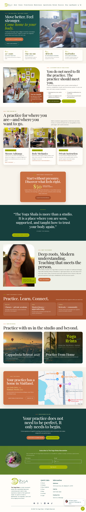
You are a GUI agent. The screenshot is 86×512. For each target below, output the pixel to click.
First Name (27, 458)
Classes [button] (20, 5)
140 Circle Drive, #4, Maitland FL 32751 (63, 486)
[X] (41, 503)
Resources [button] (61, 5)
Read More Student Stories (21, 235)
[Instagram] (38, 503)
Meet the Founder (44, 279)
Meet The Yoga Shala (53, 101)
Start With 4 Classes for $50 (14, 39)
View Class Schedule (12, 43)
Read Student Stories (69, 101)
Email (56, 458)
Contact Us (30, 398)
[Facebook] (34, 503)
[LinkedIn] (44, 503)
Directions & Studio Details (15, 398)
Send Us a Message (58, 497)
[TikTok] (51, 503)
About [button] (15, 5)
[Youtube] (48, 503)
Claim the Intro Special (43, 197)
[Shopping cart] (80, 5)
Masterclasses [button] (38, 5)
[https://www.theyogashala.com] (8, 5)
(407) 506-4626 (57, 491)
